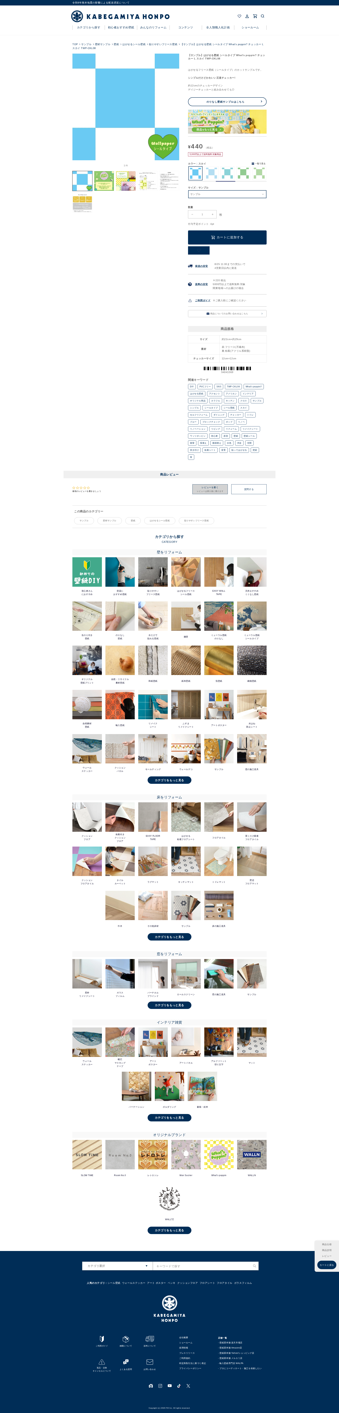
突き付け (194, 450)
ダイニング (219, 415)
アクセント (214, 393)
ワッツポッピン (198, 436)
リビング (215, 429)
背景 (223, 450)
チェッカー (235, 415)
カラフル (215, 400)
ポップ (229, 422)
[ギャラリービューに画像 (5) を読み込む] (169, 181)
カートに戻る (327, 1265)
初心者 (214, 436)
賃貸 (255, 450)
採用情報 (183, 1348)
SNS (218, 386)
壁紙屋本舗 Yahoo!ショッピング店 (236, 1353)
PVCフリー (205, 386)
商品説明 (327, 1250)
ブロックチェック (211, 422)
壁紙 (116, 44)
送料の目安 (201, 284)
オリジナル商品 (198, 400)
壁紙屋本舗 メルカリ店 (230, 1358)
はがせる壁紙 (196, 393)
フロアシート (207, 1282)
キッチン (230, 400)
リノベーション (198, 429)
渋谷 (239, 443)
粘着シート (210, 450)
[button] (263, 16)
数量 (190, 207)
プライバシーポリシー (190, 1368)
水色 (229, 443)
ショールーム (186, 1342)
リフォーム (231, 429)
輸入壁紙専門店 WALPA (231, 1363)
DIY (192, 386)
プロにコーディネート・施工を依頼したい (240, 1368)
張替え (203, 443)
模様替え (216, 443)
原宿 (226, 436)
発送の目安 (201, 266)
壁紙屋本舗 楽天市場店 (230, 1342)
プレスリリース (187, 1353)
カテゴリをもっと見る (169, 780)
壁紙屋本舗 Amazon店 (230, 1348)
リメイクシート (250, 429)
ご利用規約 (184, 1358)
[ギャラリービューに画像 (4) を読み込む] (147, 181)
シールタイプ (211, 408)
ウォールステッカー (133, 1282)
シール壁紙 (229, 408)
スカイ (243, 408)
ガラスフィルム (243, 1282)
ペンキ (172, 1282)
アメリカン (231, 393)
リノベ (241, 422)
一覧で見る (260, 163)
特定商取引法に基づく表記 (192, 1363)
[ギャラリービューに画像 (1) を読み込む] (82, 181)
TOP (75, 44)
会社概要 (183, 1337)
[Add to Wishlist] (199, 250)
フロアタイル (224, 1282)
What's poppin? (254, 386)
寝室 (192, 443)
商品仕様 (327, 1244)
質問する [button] (249, 489)
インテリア (248, 393)
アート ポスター (156, 1282)
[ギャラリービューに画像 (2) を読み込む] (104, 181)
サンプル (86, 44)
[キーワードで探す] (254, 1266)
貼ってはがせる (239, 450)
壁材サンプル (103, 44)
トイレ (250, 415)
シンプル (194, 408)
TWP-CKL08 (233, 386)
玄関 (249, 443)
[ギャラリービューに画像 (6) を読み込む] (82, 203)
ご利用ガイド (203, 300)
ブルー (193, 422)
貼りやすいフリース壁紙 (163, 44)
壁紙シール (249, 436)
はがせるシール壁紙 (133, 44)
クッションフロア (187, 1282)
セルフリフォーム (199, 415)
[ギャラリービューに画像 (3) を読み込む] (126, 181)
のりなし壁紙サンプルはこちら (226, 101)
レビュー (327, 1256)
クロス (243, 400)
